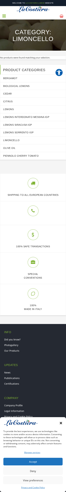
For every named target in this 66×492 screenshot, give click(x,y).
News (7, 372)
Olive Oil (9, 148)
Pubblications (12, 378)
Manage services (32, 452)
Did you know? (12, 339)
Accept (33, 461)
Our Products (11, 350)
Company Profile (13, 405)
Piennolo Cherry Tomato (21, 155)
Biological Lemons (16, 86)
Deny (33, 471)
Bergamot (10, 78)
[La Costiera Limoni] (33, 9)
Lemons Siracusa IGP (17, 124)
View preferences (33, 480)
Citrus (8, 101)
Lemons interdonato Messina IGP (26, 117)
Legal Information (14, 411)
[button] (61, 423)
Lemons (8, 109)
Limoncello (11, 140)
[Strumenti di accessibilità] (59, 72)
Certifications (11, 383)
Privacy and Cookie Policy (33, 487)
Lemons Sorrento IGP (18, 132)
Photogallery (11, 345)
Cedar (7, 93)
